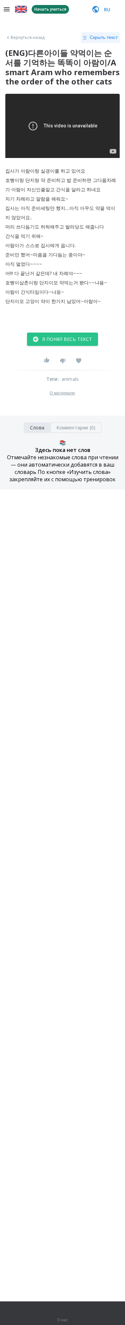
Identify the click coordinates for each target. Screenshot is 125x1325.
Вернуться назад (28, 38)
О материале (62, 393)
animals (70, 379)
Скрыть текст (104, 37)
